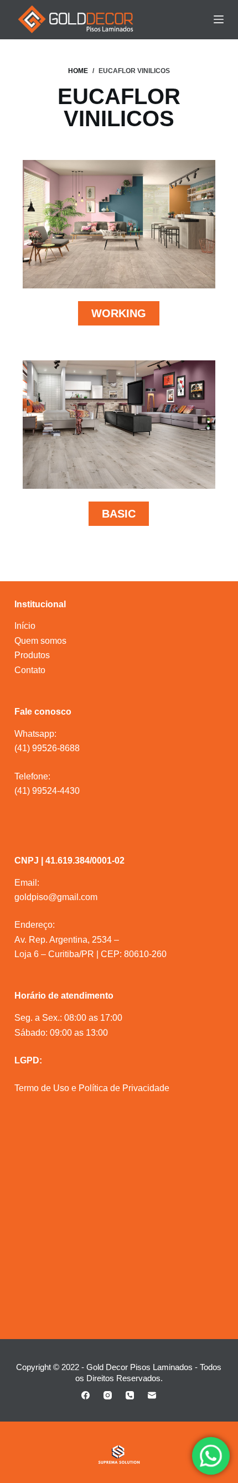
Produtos (32, 655)
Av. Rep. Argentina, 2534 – (66, 939)
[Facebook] (85, 1395)
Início (24, 626)
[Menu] (219, 19)
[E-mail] (152, 1395)
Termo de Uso (41, 1088)
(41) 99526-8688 (47, 748)
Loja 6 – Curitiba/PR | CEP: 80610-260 (90, 954)
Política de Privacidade (124, 1088)
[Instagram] (108, 1395)
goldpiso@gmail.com (55, 897)
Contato (29, 670)
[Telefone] (130, 1395)
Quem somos (40, 640)
